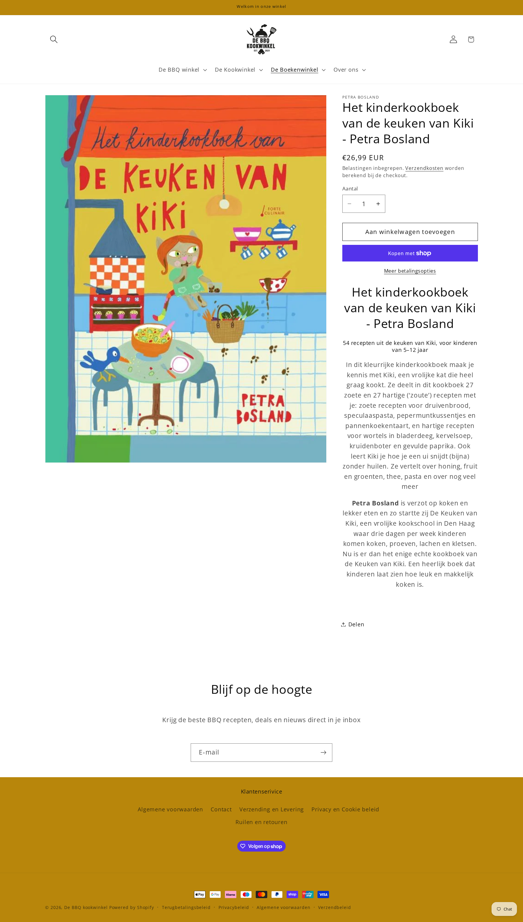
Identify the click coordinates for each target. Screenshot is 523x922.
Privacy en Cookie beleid (345, 809)
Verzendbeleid (334, 907)
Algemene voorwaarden (170, 809)
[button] (53, 39)
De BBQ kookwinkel (86, 907)
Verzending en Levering (271, 809)
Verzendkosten (424, 168)
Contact (221, 809)
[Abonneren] (323, 752)
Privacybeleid (234, 907)
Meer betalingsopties (410, 271)
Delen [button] (356, 624)
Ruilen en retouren (261, 822)
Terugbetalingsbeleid (186, 907)
